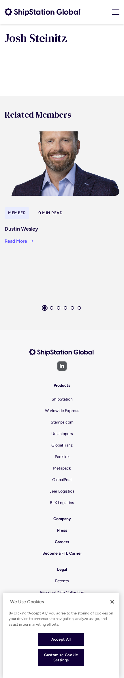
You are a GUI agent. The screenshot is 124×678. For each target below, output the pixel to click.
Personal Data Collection (62, 592)
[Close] (112, 601)
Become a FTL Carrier (62, 553)
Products (62, 385)
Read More (16, 241)
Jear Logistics (62, 491)
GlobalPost (62, 479)
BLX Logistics (62, 502)
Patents (62, 581)
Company (62, 518)
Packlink (62, 456)
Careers (62, 541)
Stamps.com (62, 422)
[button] (44, 308)
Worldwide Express (62, 410)
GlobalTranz (62, 445)
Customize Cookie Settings (61, 657)
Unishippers (62, 433)
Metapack (62, 468)
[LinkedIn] (62, 366)
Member (17, 212)
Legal (62, 569)
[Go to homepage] (43, 12)
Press (62, 530)
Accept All (61, 639)
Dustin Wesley (21, 229)
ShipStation (62, 399)
